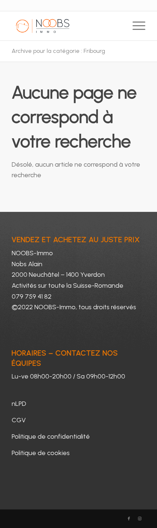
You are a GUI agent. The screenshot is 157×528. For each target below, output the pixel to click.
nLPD (19, 404)
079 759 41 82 (31, 296)
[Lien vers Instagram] (139, 518)
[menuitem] (135, 25)
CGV (19, 420)
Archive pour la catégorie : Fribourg (58, 50)
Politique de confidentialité (51, 436)
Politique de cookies (41, 453)
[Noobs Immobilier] (65, 25)
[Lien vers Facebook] (128, 518)
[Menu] (135, 25)
